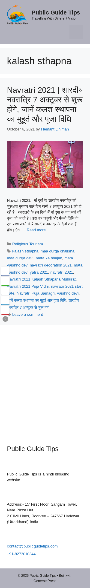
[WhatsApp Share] (5, 281)
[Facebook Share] (5, 271)
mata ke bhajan (49, 258)
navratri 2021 (61, 272)
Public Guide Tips (56, 12)
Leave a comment (27, 314)
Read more (36, 230)
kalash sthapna (25, 251)
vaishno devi (68, 293)
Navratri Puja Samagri (36, 293)
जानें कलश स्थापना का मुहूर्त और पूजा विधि (36, 300)
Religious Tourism (27, 244)
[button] (5, 319)
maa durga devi (20, 258)
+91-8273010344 (21, 554)
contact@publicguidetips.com (32, 546)
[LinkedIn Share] (5, 300)
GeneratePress (45, 581)
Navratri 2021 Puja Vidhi (28, 286)
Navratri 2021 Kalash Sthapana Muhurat (41, 279)
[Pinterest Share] (5, 310)
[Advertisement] (45, 381)
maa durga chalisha (57, 251)
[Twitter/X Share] (5, 291)
